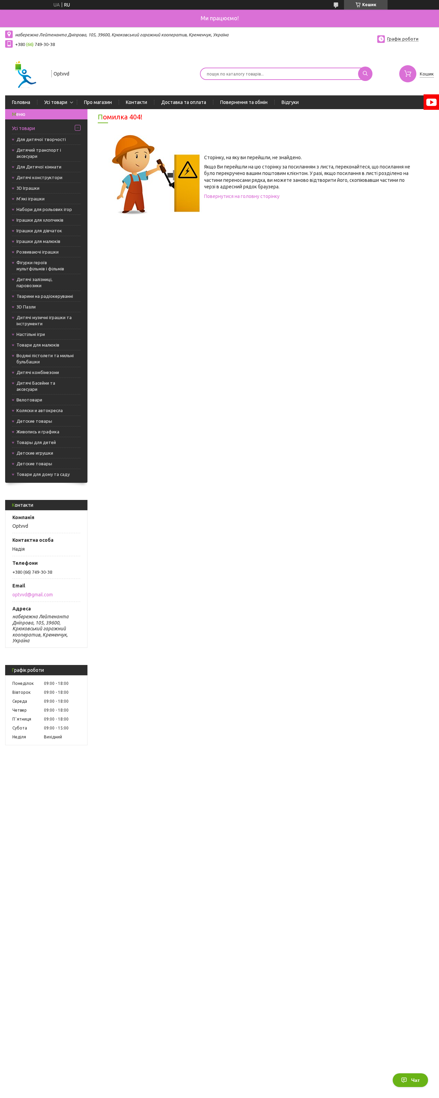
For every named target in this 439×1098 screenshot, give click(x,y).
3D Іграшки (27, 188)
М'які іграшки (30, 198)
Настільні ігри (30, 334)
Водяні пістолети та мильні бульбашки (45, 358)
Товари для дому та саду (43, 474)
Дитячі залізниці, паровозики (34, 282)
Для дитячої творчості (41, 139)
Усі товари (55, 102)
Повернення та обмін (244, 102)
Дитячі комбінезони (37, 372)
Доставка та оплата (183, 102)
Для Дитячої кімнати (38, 166)
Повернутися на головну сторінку (242, 196)
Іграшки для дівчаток (39, 230)
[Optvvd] (25, 73)
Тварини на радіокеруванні (44, 296)
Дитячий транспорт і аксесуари (38, 153)
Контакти (136, 102)
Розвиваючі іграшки (37, 251)
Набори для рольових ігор (44, 209)
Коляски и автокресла (39, 410)
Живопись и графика (37, 431)
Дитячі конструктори (39, 177)
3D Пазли (26, 306)
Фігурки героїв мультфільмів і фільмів (40, 265)
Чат (415, 1080)
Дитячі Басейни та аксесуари (35, 386)
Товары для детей (36, 442)
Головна (21, 102)
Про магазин (98, 102)
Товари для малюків (37, 344)
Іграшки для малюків (38, 241)
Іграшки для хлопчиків (39, 220)
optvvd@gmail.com (32, 594)
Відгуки (290, 102)
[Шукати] (365, 74)
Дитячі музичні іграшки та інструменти (44, 320)
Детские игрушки (34, 453)
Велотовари (29, 399)
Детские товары (34, 421)
